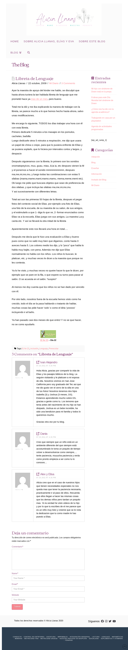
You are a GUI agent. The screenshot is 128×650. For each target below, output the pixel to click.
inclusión (34, 348)
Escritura (51, 637)
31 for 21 (25, 348)
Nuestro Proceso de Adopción (73, 638)
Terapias (69, 640)
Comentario (17, 547)
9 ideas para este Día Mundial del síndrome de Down (102, 100)
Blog (93, 162)
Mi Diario (54, 83)
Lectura (96, 637)
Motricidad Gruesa (49, 638)
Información (96, 174)
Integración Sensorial (80, 637)
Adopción (95, 157)
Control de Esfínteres (34, 637)
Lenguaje (43, 348)
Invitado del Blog (98, 180)
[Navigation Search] (28, 52)
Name (15, 573)
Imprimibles (63, 637)
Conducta (17, 637)
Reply (19, 378)
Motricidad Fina (31, 638)
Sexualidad (94, 638)
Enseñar (95, 168)
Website (15, 595)
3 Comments (68, 83)
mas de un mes (39, 99)
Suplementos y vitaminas (112, 638)
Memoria (18, 638)
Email (15, 584)
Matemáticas (117, 637)
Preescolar (53, 348)
